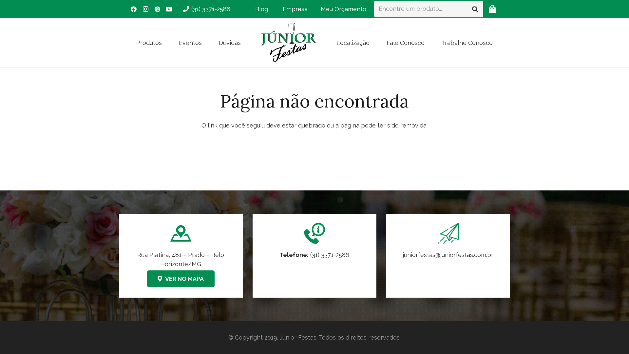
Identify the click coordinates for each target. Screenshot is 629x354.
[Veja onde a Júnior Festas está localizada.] (181, 256)
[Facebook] (134, 9)
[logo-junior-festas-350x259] (288, 42)
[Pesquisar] (475, 9)
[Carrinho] (492, 9)
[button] (167, 42)
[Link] (448, 256)
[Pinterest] (157, 9)
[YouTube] (169, 9)
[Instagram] (145, 9)
